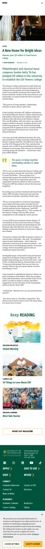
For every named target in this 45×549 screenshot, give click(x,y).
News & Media (8, 493)
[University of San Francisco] (12, 453)
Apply (6, 468)
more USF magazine (22, 431)
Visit (5, 475)
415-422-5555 (29, 457)
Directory (28, 489)
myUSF (27, 475)
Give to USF (30, 468)
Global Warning (10, 348)
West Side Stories (11, 416)
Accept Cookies (33, 544)
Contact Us (7, 489)
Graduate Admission (11, 485)
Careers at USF (30, 485)
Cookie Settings (12, 544)
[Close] (42, 514)
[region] (22, 530)
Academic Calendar (10, 503)
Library (27, 507)
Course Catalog (9, 507)
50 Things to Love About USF (17, 382)
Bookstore (28, 503)
